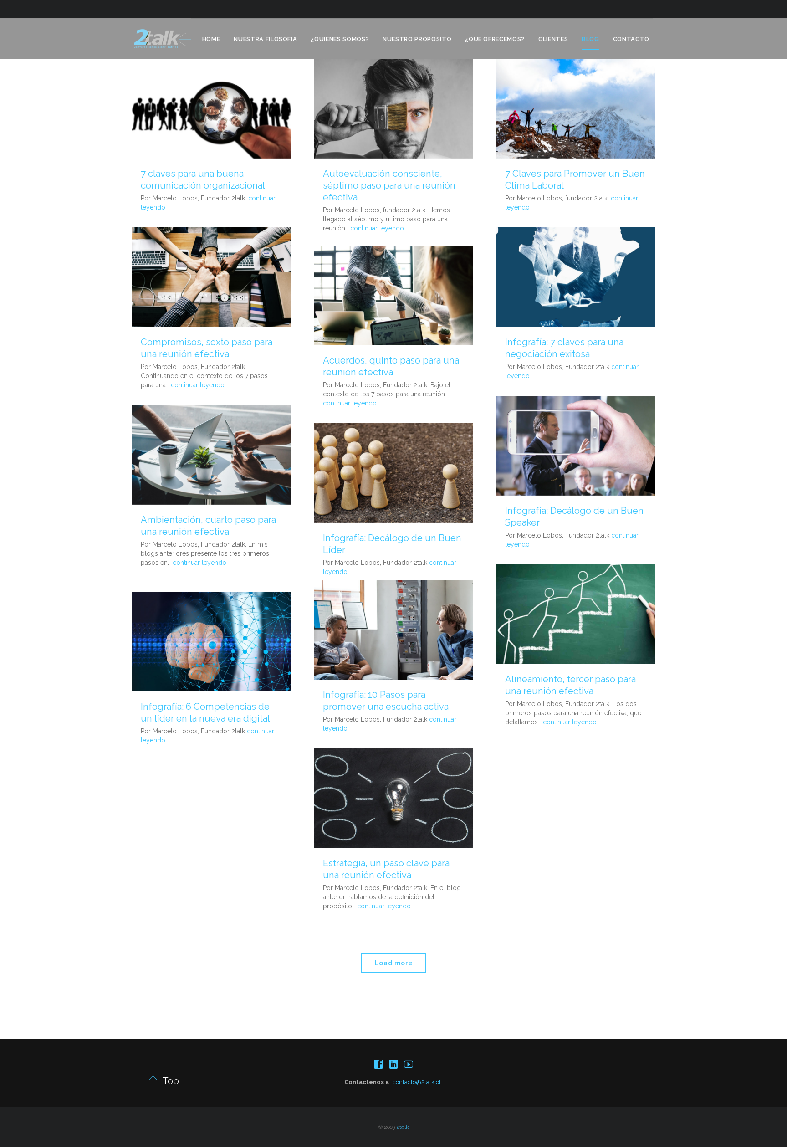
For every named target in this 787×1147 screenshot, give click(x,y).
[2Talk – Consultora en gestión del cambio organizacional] (162, 38)
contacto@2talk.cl (417, 1082)
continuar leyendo (377, 228)
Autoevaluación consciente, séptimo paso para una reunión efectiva (389, 185)
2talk (402, 1127)
